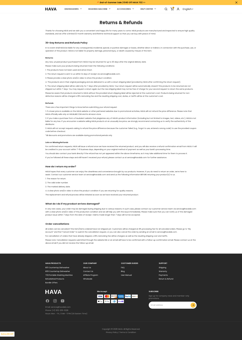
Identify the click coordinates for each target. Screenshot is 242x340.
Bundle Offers (51, 283)
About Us (87, 267)
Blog (123, 271)
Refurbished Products (54, 279)
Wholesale (87, 279)
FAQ (123, 267)
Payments (163, 275)
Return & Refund (166, 279)
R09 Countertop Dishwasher (57, 271)
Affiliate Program (90, 275)
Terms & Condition (127, 332)
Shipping (162, 267)
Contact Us (88, 271)
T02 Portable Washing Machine (59, 275)
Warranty (163, 271)
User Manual (126, 275)
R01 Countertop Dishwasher (57, 267)
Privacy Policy (112, 332)
